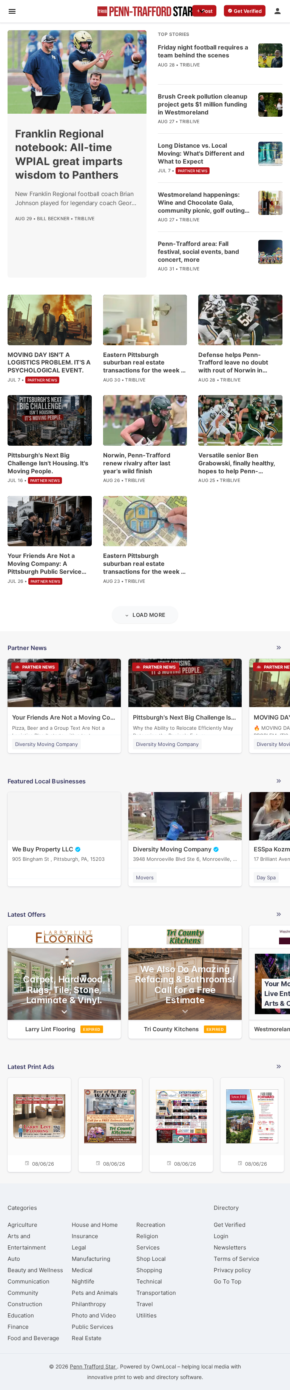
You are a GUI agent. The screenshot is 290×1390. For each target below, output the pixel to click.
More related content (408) (145, 649)
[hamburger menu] (12, 11)
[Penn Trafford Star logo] (144, 11)
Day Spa (266, 877)
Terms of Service (236, 1258)
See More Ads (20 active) (145, 1068)
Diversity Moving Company (46, 744)
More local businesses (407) (145, 782)
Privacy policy (232, 1270)
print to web (129, 1377)
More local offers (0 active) (145, 915)
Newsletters (230, 1247)
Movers (145, 877)
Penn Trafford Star (93, 1366)
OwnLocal (163, 1366)
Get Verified (229, 1224)
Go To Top (227, 1281)
